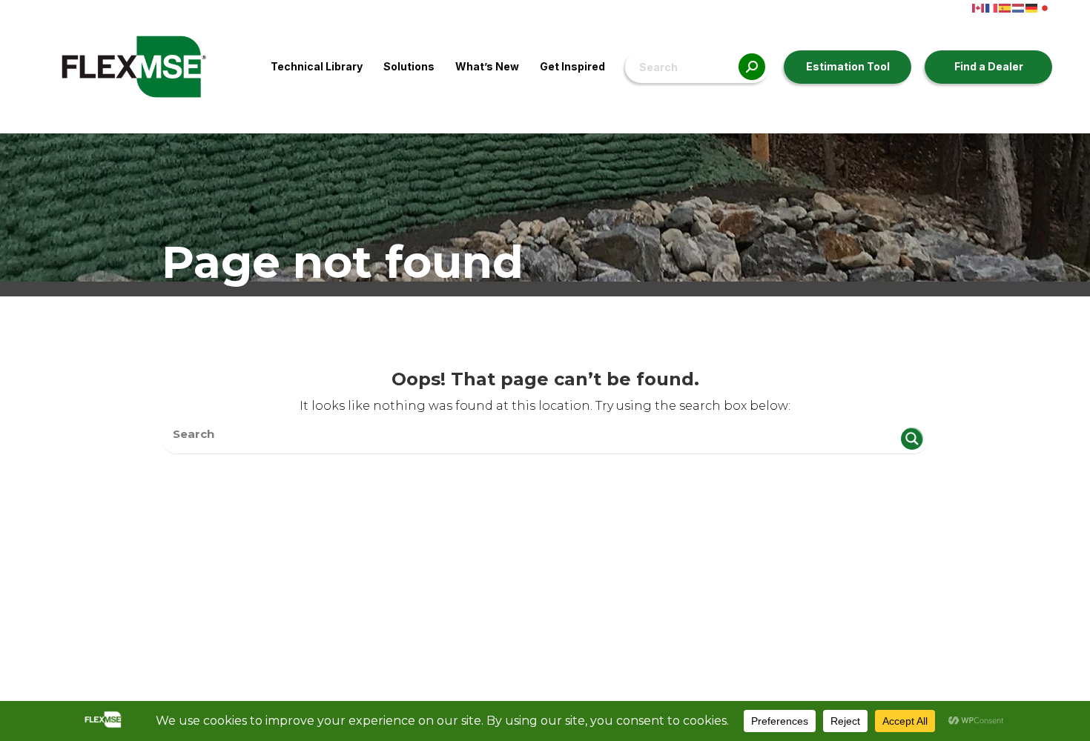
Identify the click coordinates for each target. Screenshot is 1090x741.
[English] (978, 7)
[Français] (992, 7)
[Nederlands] (1018, 7)
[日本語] (1045, 7)
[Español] (1005, 7)
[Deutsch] (1032, 7)
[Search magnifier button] (912, 439)
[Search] (752, 67)
